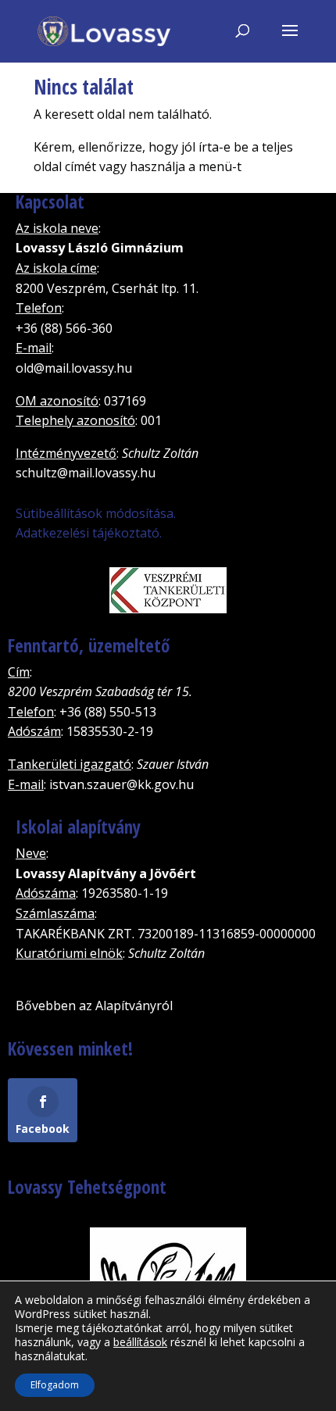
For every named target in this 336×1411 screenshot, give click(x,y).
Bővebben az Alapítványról (94, 1005)
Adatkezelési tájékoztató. (89, 532)
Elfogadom (54, 1384)
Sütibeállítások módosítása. (96, 513)
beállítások (140, 1342)
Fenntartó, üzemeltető (89, 645)
